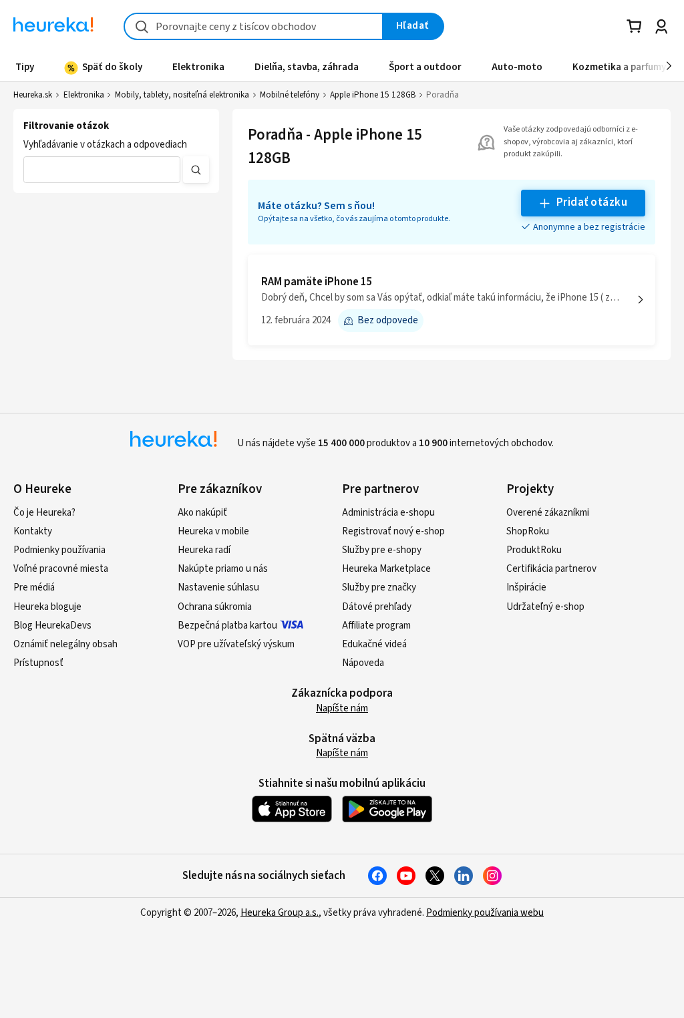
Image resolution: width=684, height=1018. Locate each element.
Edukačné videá (374, 644)
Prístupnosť (38, 663)
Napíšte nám (342, 708)
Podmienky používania (59, 550)
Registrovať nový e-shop (393, 531)
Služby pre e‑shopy (381, 550)
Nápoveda (363, 663)
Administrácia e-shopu (388, 513)
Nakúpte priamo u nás (223, 569)
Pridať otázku (591, 202)
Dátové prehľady (376, 607)
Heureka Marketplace (386, 569)
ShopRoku (527, 531)
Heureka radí (204, 550)
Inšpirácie (526, 587)
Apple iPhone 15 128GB (372, 95)
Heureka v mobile (213, 531)
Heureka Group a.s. (279, 913)
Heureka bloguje (47, 607)
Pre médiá (34, 587)
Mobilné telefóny (289, 95)
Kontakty (32, 531)
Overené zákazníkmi (547, 513)
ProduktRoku (534, 550)
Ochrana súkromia (215, 607)
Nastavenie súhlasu (218, 587)
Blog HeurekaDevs (52, 626)
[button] (101, 169)
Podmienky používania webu (485, 913)
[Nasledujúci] (669, 67)
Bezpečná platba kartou (227, 626)
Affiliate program (376, 626)
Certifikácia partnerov (551, 569)
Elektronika (83, 95)
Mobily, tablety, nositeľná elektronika (182, 95)
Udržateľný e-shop (545, 607)
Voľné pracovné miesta (60, 569)
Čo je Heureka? (44, 513)
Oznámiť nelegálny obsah (65, 644)
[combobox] (253, 26)
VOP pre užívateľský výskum (236, 644)
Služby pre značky (379, 587)
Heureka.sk (32, 95)
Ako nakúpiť (202, 513)
